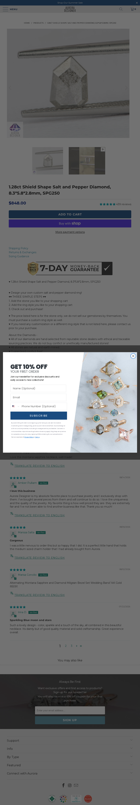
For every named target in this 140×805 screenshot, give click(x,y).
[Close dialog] (133, 356)
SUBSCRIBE (39, 415)
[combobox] (15, 406)
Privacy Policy (29, 437)
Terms (37, 437)
